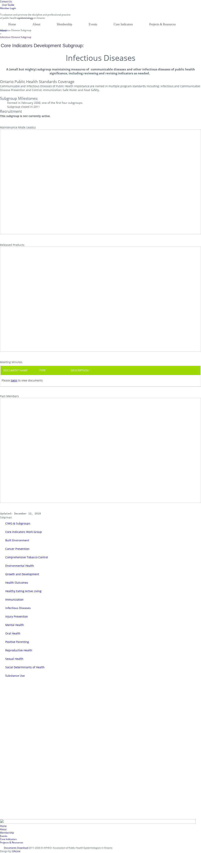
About (36, 24)
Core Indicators (123, 24)
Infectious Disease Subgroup (15, 37)
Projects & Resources (162, 24)
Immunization (14, 599)
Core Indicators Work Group (23, 532)
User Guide (8, 4)
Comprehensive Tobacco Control (26, 557)
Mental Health (14, 625)
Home (12, 24)
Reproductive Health (18, 650)
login (14, 380)
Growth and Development (22, 574)
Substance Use (15, 676)
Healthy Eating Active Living (23, 591)
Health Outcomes (16, 582)
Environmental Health (19, 566)
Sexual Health (14, 659)
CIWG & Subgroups (17, 523)
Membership (64, 24)
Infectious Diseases (18, 608)
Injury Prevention (16, 616)
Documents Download (16, 847)
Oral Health (12, 633)
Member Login (8, 8)
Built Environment (17, 540)
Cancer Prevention (17, 549)
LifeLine (16, 851)
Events (93, 24)
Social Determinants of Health (25, 667)
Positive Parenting (17, 642)
